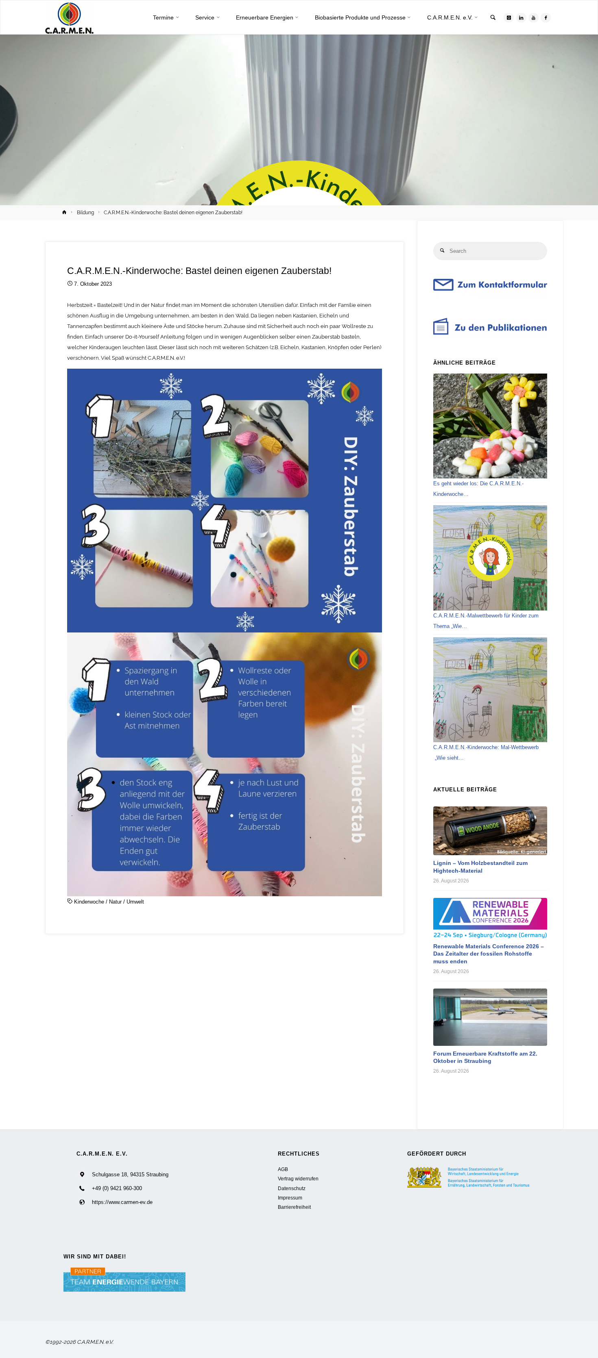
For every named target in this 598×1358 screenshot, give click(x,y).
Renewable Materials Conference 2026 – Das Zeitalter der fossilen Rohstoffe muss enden (488, 954)
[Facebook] (546, 18)
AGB (283, 1169)
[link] (493, 18)
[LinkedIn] (521, 18)
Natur (115, 902)
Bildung (85, 212)
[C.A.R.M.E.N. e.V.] (69, 18)
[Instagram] (509, 18)
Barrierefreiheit (294, 1207)
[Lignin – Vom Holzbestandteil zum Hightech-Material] (490, 830)
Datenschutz (292, 1188)
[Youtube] (533, 18)
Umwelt (135, 902)
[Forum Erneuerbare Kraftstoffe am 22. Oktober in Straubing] (490, 1017)
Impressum (290, 1197)
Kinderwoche (89, 902)
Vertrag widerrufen (298, 1178)
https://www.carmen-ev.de (122, 1202)
